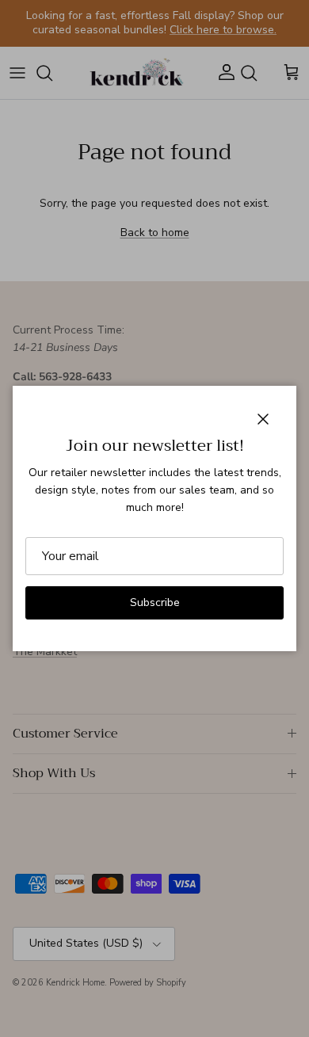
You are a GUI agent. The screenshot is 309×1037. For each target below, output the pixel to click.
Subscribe (155, 602)
